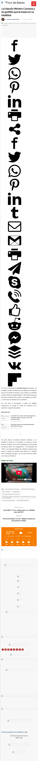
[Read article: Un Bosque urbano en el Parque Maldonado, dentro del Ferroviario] (5, 426)
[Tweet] (14, 66)
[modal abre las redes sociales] (14, 135)
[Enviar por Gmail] (14, 246)
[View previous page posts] (17, 434)
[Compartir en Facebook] (14, 52)
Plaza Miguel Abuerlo (23, 500)
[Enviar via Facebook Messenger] (14, 344)
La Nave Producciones (13, 19)
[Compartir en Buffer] (14, 358)
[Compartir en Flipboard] (14, 386)
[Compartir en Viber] (14, 302)
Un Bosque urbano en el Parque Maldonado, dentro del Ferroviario (22, 425)
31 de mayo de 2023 (27, 19)
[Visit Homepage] (15, 2)
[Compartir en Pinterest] (14, 93)
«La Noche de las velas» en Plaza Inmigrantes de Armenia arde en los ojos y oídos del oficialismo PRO (23, 417)
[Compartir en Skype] (14, 288)
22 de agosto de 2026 (16, 421)
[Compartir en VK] (14, 372)
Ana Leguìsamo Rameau (12, 489)
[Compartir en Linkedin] (14, 107)
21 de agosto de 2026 (16, 428)
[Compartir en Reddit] (14, 330)
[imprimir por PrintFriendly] (14, 121)
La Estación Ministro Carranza (11, 494)
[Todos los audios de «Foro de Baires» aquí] (19, 738)
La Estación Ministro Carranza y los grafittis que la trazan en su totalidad (19, 497)
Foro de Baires (6, 491)
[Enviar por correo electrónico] (14, 233)
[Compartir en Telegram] (14, 274)
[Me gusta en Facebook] (14, 316)
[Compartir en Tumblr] (14, 219)
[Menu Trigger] (33, 3)
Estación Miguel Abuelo (28, 489)
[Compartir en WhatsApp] (14, 79)
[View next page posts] (20, 434)
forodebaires (16, 491)
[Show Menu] (2, 2)
